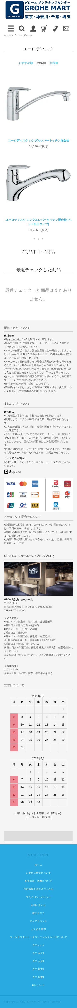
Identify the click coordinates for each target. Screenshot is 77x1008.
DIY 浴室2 (38, 977)
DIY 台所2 (38, 961)
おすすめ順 (26, 63)
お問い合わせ (38, 905)
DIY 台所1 (38, 953)
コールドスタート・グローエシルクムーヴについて (38, 937)
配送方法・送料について (38, 881)
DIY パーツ (38, 985)
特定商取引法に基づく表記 (38, 889)
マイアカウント (38, 921)
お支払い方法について (38, 873)
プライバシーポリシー (38, 897)
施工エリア (38, 913)
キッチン (8, 35)
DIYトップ (39, 945)
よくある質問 (38, 929)
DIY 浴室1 (38, 969)
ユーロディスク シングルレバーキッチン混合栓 (38, 140)
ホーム (38, 865)
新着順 (54, 63)
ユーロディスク (24, 35)
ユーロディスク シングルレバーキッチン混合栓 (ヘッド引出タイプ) (38, 222)
